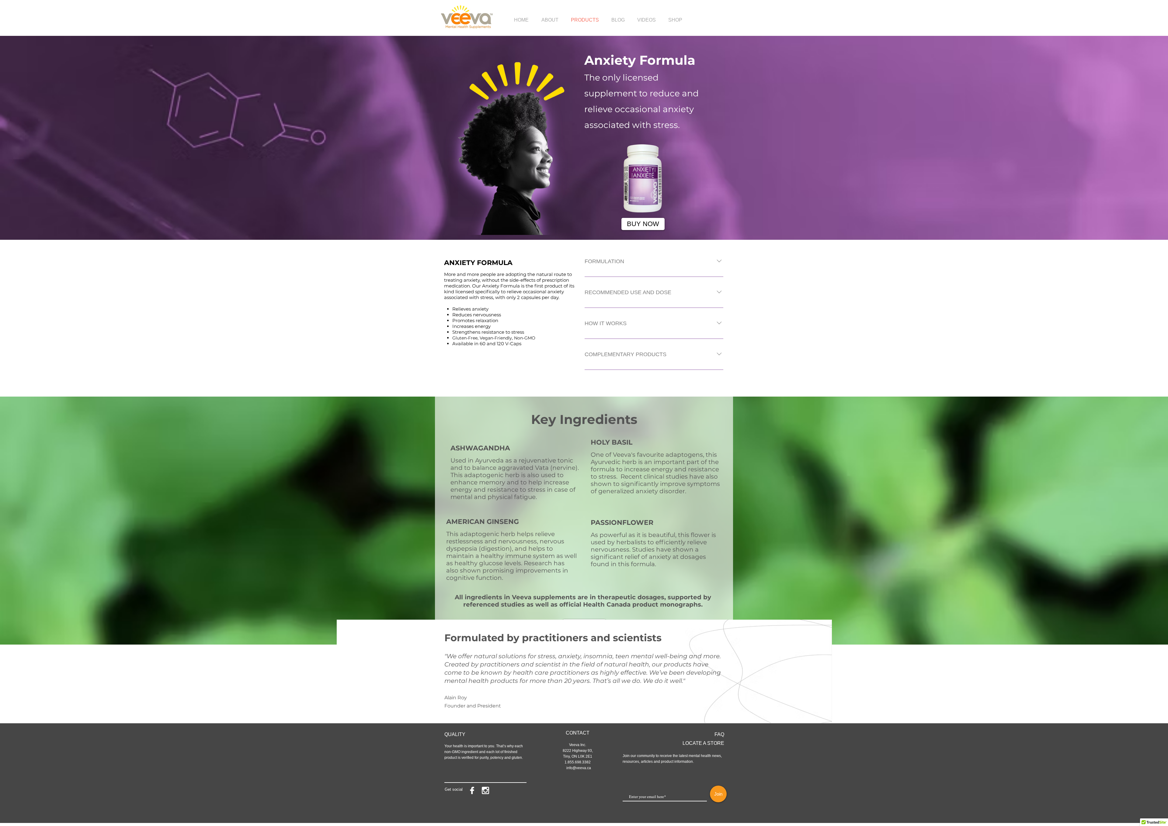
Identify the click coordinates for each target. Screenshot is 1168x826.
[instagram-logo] (485, 790)
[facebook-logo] (472, 790)
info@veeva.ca (578, 768)
